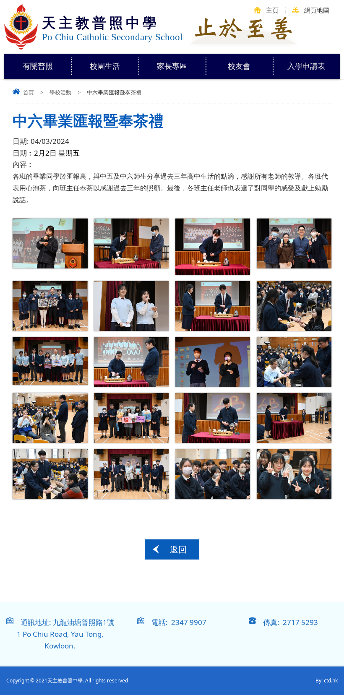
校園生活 (105, 66)
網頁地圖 (316, 10)
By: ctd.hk (326, 680)
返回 (178, 549)
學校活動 (60, 92)
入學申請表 (306, 66)
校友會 (239, 66)
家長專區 (172, 66)
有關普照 (38, 66)
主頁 (272, 10)
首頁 (28, 92)
